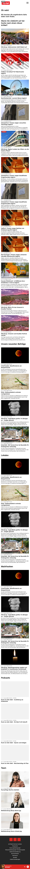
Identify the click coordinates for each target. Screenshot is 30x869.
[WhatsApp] (19, 839)
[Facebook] (11, 839)
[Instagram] (15, 839)
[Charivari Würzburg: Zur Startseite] (5, 3)
